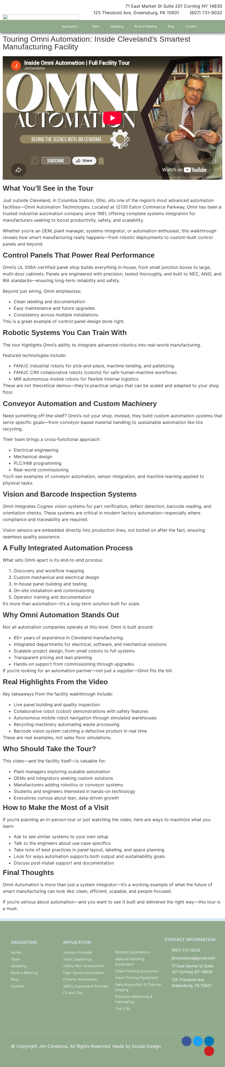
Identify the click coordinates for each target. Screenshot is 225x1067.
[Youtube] (209, 1051)
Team (95, 26)
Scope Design (146, 1046)
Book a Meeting (145, 26)
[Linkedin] (209, 1041)
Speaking (116, 26)
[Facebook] (187, 1041)
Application (70, 26)
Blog (171, 26)
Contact (190, 26)
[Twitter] (198, 1041)
